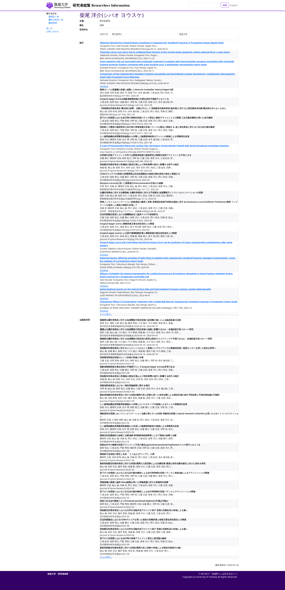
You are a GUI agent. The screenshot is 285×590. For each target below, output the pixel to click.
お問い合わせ (52, 31)
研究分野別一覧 (56, 19)
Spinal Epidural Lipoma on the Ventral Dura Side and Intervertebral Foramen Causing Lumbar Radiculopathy (155, 289)
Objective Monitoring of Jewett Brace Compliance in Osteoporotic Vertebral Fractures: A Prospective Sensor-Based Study (162, 42)
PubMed (104, 86)
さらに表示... (106, 314)
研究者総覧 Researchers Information (101, 5)
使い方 (49, 28)
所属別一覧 (54, 16)
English (234, 5)
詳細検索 (53, 22)
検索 (225, 5)
